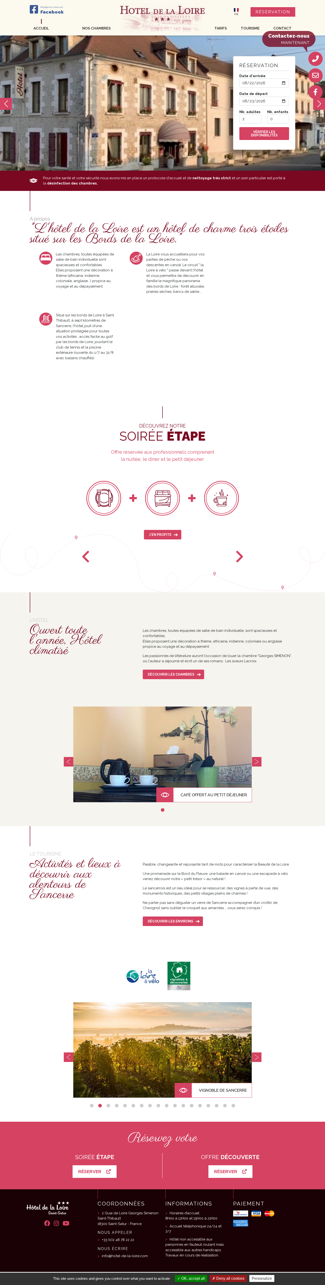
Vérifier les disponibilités (264, 133)
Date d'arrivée (252, 76)
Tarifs (220, 28)
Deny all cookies (229, 1278)
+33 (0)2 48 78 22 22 (118, 1240)
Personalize (262, 1278)
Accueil (41, 28)
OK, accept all (192, 1278)
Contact (282, 28)
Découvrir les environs (170, 921)
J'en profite (160, 535)
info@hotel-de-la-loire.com (125, 1256)
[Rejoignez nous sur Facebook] (315, 92)
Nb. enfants (277, 112)
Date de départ (253, 94)
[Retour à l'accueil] (162, 17)
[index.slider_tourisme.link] (162, 1050)
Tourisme (250, 28)
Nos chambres (96, 28)
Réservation (273, 11)
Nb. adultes (250, 112)
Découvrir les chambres (171, 674)
